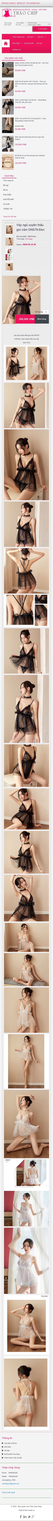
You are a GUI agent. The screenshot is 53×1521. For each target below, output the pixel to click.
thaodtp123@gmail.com (10, 1484)
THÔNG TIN (16, 50)
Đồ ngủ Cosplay (9, 3)
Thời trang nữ (18, 37)
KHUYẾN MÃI (29, 43)
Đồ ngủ (30, 37)
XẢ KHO (39, 43)
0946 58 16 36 (29, 244)
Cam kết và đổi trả (10, 1443)
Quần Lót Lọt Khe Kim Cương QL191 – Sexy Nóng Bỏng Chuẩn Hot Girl (30, 120)
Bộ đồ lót (21, 3)
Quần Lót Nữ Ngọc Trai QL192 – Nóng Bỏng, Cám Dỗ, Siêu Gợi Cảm (30, 101)
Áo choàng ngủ (33, 3)
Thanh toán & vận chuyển (13, 1458)
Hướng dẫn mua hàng (12, 1454)
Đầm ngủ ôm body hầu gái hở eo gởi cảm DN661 (29, 138)
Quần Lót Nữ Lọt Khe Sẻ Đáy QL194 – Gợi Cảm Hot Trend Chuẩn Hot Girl (31, 64)
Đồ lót (40, 37)
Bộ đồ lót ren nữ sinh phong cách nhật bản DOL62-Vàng (30, 157)
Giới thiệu (7, 1447)
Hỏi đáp (7, 1450)
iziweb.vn (31, 1510)
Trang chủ (6, 216)
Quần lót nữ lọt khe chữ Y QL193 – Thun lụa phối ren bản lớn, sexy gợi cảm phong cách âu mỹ (31, 84)
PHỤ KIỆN (16, 43)
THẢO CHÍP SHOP (8, 1493)
